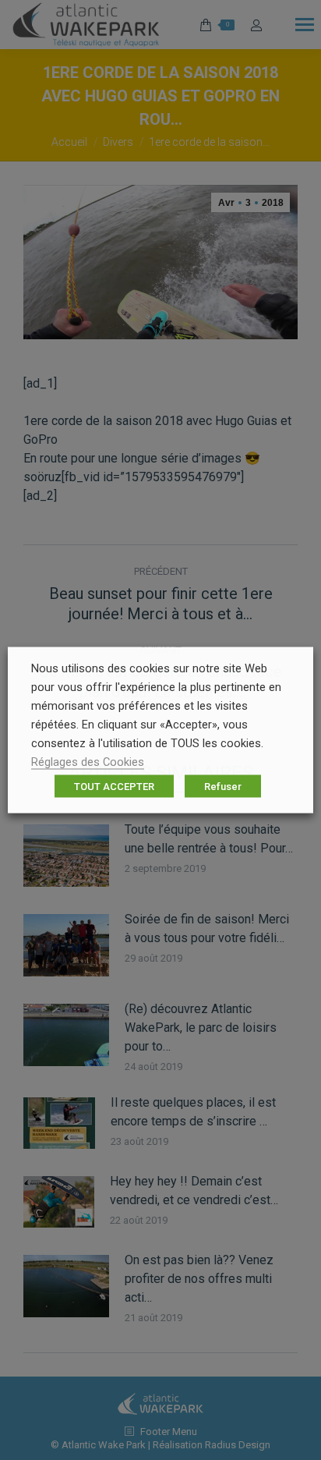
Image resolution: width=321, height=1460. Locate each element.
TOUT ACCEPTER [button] (114, 786)
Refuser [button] (223, 786)
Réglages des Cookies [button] (87, 762)
